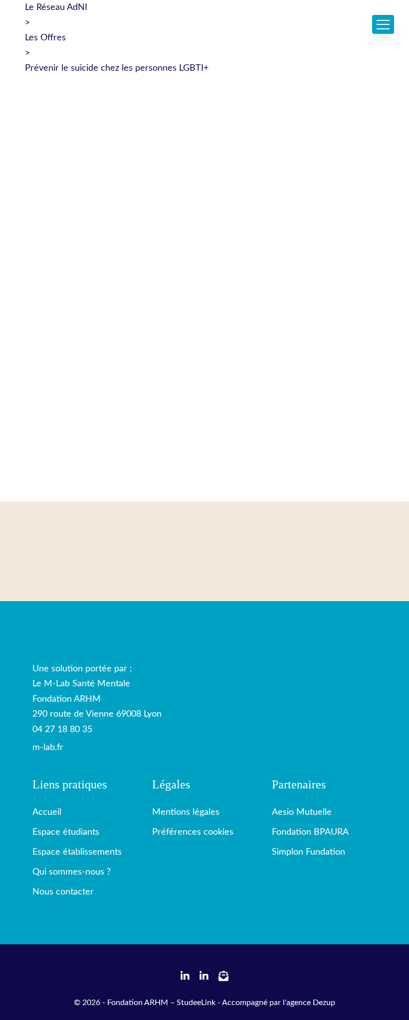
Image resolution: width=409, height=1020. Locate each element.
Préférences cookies (192, 832)
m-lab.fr (47, 747)
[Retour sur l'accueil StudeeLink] (82, 618)
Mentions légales (185, 812)
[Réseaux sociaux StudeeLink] (185, 977)
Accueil (46, 812)
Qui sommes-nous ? (71, 872)
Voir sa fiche (57, 243)
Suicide (46, 227)
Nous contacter (63, 892)
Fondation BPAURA (310, 832)
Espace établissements (77, 852)
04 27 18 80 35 (62, 729)
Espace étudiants (65, 832)
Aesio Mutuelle (302, 812)
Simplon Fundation (308, 852)
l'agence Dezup (309, 1003)
